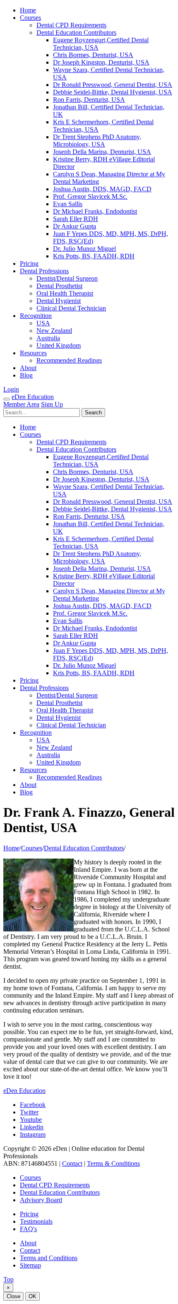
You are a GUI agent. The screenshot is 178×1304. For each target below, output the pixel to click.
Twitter (29, 1112)
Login (11, 389)
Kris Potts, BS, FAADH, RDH (94, 256)
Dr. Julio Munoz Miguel (84, 248)
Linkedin (31, 1127)
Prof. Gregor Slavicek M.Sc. (90, 196)
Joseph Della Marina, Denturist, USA (102, 151)
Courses (30, 17)
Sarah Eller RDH (75, 218)
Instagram (33, 1134)
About (28, 367)
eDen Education (33, 396)
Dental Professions (44, 270)
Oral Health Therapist (64, 293)
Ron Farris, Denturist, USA (89, 99)
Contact (72, 1163)
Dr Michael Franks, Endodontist (95, 211)
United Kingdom (58, 345)
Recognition (36, 315)
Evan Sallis (67, 203)
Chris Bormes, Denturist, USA (93, 54)
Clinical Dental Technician (71, 308)
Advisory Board (41, 1199)
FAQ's (28, 1228)
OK (32, 1296)
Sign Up (52, 404)
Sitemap (30, 1265)
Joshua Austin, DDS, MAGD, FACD (102, 188)
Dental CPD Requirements (71, 25)
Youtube (31, 1119)
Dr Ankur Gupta (74, 226)
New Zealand (54, 330)
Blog (26, 375)
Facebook (33, 1104)
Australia (48, 338)
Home (28, 10)
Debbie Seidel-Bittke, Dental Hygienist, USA (112, 92)
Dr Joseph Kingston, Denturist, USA (101, 62)
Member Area (21, 404)
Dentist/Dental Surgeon (67, 278)
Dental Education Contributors (76, 32)
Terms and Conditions (48, 1257)
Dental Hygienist (58, 300)
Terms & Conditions (113, 1163)
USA (43, 323)
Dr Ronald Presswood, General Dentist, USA (112, 84)
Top (8, 1279)
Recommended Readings (69, 360)
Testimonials (36, 1221)
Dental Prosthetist (59, 285)
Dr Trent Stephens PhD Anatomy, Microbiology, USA (97, 140)
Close (13, 1296)
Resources (33, 352)
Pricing (29, 263)
